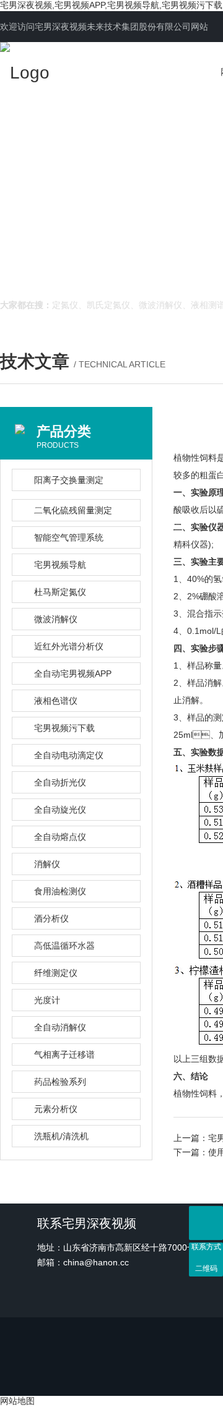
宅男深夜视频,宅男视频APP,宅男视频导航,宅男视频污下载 (111, 5)
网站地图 (17, 1401)
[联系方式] (206, 1223)
